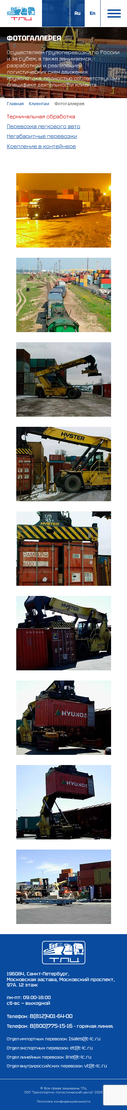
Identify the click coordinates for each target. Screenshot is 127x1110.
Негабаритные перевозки (42, 136)
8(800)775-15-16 (51, 1026)
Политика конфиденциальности (63, 1101)
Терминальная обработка (41, 116)
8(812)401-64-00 (51, 1016)
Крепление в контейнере (41, 146)
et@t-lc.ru (81, 1048)
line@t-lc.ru (78, 1057)
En (93, 13)
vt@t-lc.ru (95, 1066)
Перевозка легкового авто (43, 126)
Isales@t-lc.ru (85, 1039)
